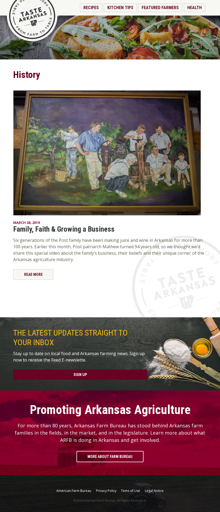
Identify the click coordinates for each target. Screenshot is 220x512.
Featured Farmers (160, 7)
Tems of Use (130, 491)
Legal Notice (154, 491)
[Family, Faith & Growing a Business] (110, 153)
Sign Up (80, 374)
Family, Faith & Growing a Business (64, 229)
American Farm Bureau (73, 491)
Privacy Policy (106, 491)
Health (194, 7)
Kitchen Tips (120, 7)
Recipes (91, 7)
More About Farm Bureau (110, 456)
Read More (33, 274)
